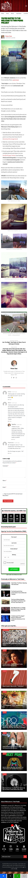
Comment (6, 466)
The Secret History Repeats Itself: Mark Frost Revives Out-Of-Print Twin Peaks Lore (18, 601)
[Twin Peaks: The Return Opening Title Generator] (5, 585)
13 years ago (14, 391)
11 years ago (16, 442)
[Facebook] (11, 377)
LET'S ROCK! (14, 569)
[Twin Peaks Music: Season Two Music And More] (14, 700)
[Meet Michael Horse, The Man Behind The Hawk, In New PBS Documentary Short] (5, 610)
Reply (10, 399)
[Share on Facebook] (3, 876)
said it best (16, 80)
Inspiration (5, 629)
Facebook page (7, 155)
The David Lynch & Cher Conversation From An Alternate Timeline (19, 593)
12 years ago (14, 402)
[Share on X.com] (10, 876)
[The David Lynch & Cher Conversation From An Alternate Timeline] (5, 594)
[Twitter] (13, 377)
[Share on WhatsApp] (17, 876)
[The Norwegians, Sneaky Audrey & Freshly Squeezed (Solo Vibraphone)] (14, 658)
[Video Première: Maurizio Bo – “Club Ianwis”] (14, 679)
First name (14, 537)
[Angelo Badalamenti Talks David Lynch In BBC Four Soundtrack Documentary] (14, 741)
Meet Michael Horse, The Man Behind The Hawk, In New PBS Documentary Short (18, 609)
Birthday (14, 554)
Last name (14, 543)
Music (4, 650)
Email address (14, 548)
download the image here (10, 139)
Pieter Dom (8, 36)
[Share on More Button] (24, 876)
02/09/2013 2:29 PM (10, 37)
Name (5, 480)
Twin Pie (14, 424)
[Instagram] (16, 377)
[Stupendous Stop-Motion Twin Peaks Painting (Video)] (14, 638)
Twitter (13, 155)
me (16, 868)
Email (4, 487)
